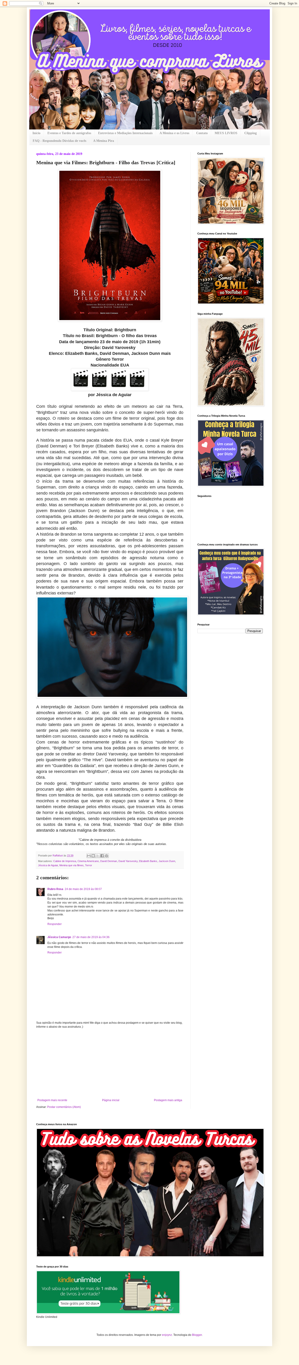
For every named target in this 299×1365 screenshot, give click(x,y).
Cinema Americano (88, 861)
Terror (88, 865)
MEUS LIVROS (226, 133)
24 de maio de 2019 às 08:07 (83, 889)
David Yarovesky (128, 861)
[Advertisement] (110, 1063)
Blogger (197, 1335)
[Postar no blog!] (93, 855)
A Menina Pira (103, 141)
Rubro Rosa (55, 889)
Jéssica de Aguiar (48, 865)
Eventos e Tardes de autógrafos (69, 133)
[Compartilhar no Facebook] (102, 855)
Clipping (250, 133)
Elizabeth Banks (148, 861)
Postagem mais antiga (168, 1100)
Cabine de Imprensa (64, 861)
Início (36, 133)
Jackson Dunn (167, 861)
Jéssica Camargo (59, 937)
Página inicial (110, 1100)
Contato (202, 133)
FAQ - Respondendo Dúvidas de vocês (59, 141)
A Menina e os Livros (174, 133)
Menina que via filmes (71, 865)
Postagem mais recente (52, 1100)
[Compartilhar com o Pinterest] (106, 855)
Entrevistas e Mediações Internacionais (125, 133)
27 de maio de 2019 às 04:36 (91, 937)
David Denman (108, 861)
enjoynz (167, 1335)
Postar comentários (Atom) (64, 1107)
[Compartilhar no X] (97, 855)
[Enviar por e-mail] (88, 855)
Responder (54, 924)
